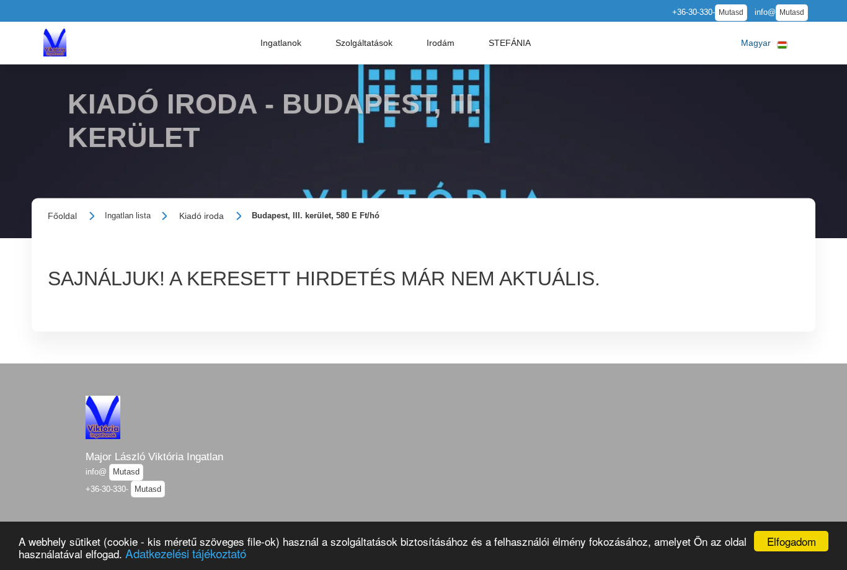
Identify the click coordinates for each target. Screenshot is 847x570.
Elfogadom (791, 541)
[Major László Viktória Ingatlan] (54, 42)
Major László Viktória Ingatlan (154, 456)
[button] (281, 43)
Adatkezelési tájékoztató (185, 553)
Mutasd (731, 12)
